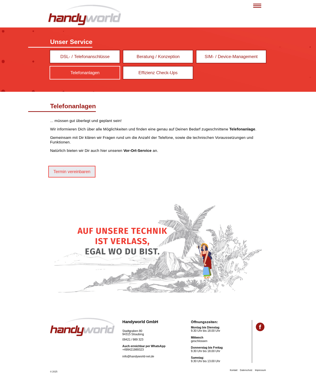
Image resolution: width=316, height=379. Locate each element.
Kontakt (233, 370)
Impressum (260, 370)
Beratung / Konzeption (158, 56)
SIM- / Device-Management (231, 56)
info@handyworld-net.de (138, 356)
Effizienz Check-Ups (158, 72)
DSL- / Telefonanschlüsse (85, 56)
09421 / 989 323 (132, 339)
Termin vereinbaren (71, 171)
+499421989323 (133, 349)
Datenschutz (246, 370)
